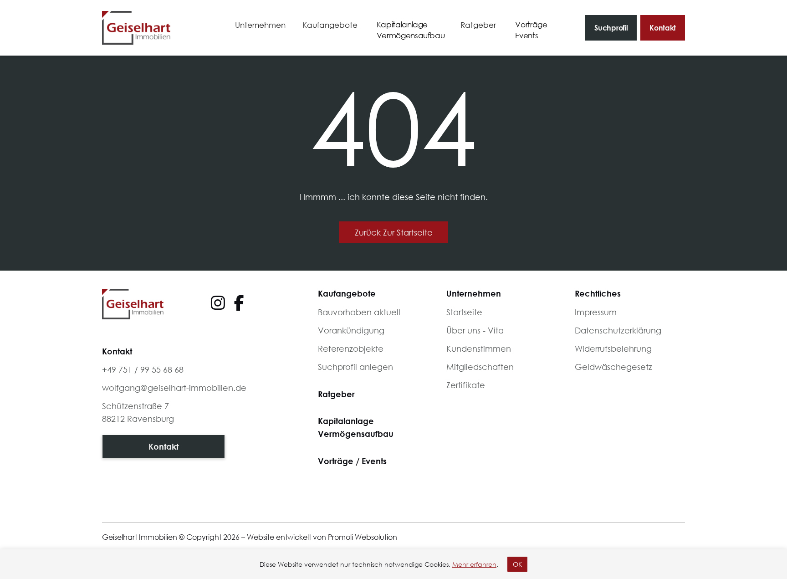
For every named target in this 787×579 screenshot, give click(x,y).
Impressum (596, 312)
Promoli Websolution (362, 537)
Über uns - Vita (475, 330)
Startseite (464, 312)
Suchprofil (611, 27)
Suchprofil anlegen (355, 367)
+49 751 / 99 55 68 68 (143, 369)
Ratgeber (336, 394)
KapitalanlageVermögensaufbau (356, 427)
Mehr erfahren (474, 564)
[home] (136, 28)
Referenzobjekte (350, 348)
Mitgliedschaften (480, 367)
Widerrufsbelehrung (613, 348)
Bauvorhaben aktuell (359, 312)
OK (517, 564)
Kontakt (662, 27)
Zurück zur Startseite (394, 232)
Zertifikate (465, 385)
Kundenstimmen (478, 348)
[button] (260, 25)
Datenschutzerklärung (618, 330)
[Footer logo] (133, 304)
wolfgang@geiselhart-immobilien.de (174, 388)
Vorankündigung (351, 330)
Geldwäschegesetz (613, 367)
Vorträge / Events (352, 461)
